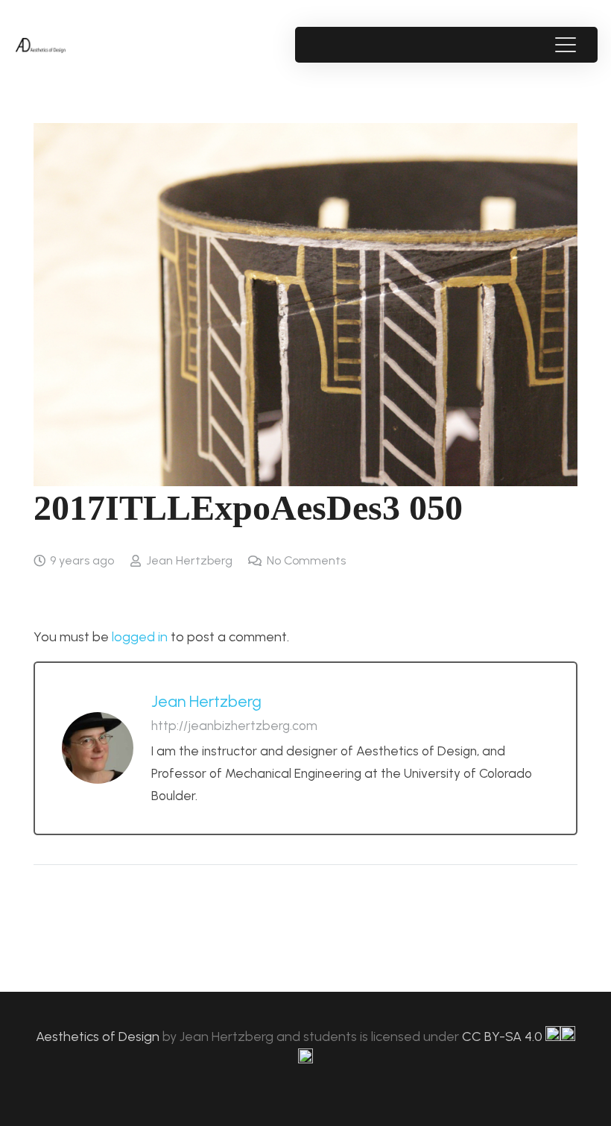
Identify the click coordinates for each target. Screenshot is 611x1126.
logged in (140, 637)
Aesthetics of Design (99, 1036)
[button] (565, 44)
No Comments (306, 560)
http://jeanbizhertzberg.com (234, 725)
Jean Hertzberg (189, 560)
